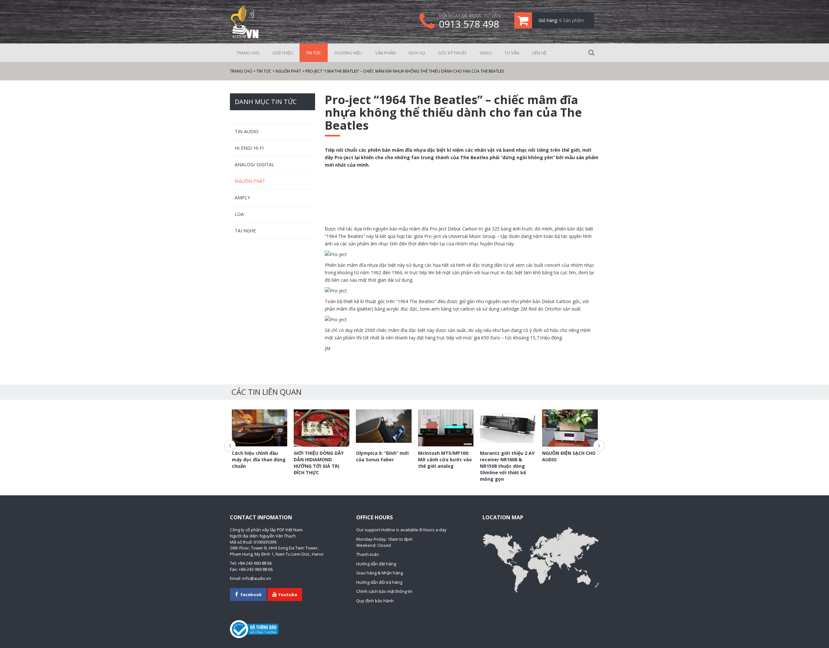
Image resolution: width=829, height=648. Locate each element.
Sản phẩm (385, 53)
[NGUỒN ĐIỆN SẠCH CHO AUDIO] (570, 428)
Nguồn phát (250, 181)
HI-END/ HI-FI (249, 148)
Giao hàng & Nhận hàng (379, 573)
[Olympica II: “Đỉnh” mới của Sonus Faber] (384, 426)
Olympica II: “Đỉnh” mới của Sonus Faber (382, 456)
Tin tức (313, 53)
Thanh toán (367, 554)
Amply (242, 197)
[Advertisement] (462, 197)
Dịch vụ (417, 53)
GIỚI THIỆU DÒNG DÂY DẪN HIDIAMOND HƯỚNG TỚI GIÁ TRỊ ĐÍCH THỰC (319, 463)
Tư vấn (512, 53)
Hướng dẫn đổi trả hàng (379, 582)
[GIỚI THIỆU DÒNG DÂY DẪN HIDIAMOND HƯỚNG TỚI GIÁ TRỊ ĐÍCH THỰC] (321, 428)
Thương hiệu (348, 53)
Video (486, 53)
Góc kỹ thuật (452, 53)
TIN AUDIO (246, 131)
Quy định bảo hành (375, 601)
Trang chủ (247, 53)
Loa (239, 214)
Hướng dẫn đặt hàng (376, 564)
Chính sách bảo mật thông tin (384, 591)
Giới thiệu (282, 53)
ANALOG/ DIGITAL (254, 164)
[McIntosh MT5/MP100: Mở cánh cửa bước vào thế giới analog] (446, 427)
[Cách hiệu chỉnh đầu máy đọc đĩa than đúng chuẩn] (260, 427)
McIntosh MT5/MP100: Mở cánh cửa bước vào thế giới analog (445, 459)
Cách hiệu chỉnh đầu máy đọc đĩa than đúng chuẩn (259, 459)
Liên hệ (539, 53)
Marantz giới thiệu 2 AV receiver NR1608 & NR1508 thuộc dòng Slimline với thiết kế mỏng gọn (507, 466)
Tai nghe (245, 231)
